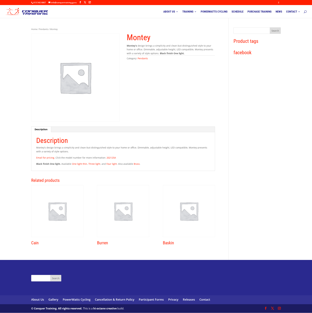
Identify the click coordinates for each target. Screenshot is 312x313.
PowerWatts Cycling (77, 299)
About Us (37, 299)
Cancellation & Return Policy (114, 299)
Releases (189, 299)
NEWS (279, 11)
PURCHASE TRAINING (259, 11)
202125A (111, 157)
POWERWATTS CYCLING (214, 11)
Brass (137, 163)
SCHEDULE (237, 11)
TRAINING (187, 11)
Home (34, 29)
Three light (94, 163)
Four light (111, 163)
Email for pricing (45, 157)
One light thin (79, 163)
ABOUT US (169, 11)
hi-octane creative (105, 308)
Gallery (53, 299)
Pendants (43, 29)
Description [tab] (41, 129)
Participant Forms (151, 299)
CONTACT (291, 11)
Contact (204, 299)
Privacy (173, 299)
